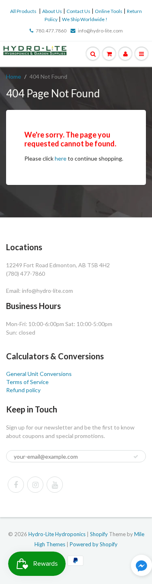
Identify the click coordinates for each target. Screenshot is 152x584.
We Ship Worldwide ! (84, 19)
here (60, 158)
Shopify (99, 534)
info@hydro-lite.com (100, 31)
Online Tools (108, 11)
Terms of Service (27, 381)
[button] (141, 566)
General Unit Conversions (39, 373)
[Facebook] (16, 485)
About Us (52, 11)
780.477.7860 (51, 31)
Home (13, 76)
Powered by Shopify (94, 544)
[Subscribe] (136, 456)
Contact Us (78, 11)
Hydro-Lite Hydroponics (57, 534)
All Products (23, 11)
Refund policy (23, 389)
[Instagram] (35, 485)
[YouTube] (55, 485)
